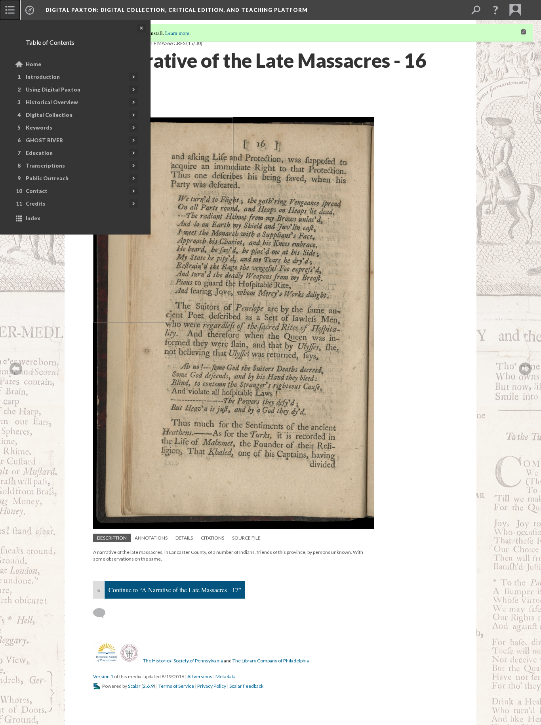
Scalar (134, 686)
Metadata (225, 676)
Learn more (177, 32)
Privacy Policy (211, 686)
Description (112, 538)
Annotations (151, 538)
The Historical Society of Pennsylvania (183, 661)
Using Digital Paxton (53, 89)
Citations (212, 538)
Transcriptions (45, 165)
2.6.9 (148, 686)
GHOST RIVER (44, 140)
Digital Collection (49, 115)
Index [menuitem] (33, 218)
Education (39, 153)
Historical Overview (52, 102)
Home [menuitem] (33, 64)
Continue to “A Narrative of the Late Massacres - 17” (175, 590)
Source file (246, 538)
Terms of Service (176, 686)
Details (184, 538)
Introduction (43, 77)
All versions (199, 676)
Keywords (39, 127)
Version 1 (103, 676)
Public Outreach (47, 178)
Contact (37, 191)
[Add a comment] (102, 613)
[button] (495, 10)
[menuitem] (10, 10)
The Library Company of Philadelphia (270, 661)
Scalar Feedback (246, 686)
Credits (36, 203)
